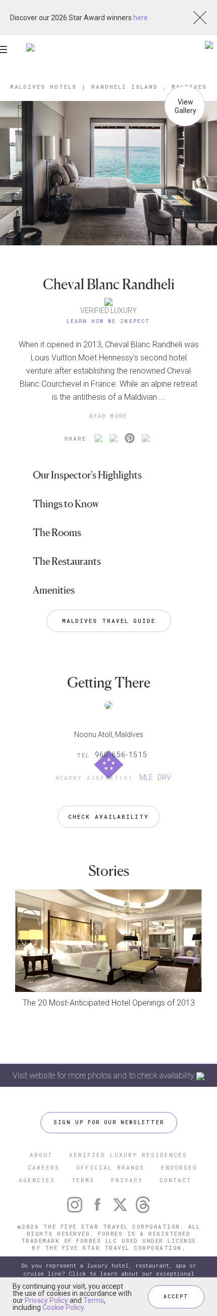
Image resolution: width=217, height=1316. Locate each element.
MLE (146, 777)
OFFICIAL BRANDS (110, 1167)
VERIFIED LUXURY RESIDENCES (128, 1155)
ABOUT (41, 1155)
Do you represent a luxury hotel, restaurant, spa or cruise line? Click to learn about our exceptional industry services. (108, 1273)
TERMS (83, 1180)
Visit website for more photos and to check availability (104, 1075)
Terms (93, 1300)
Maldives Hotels (43, 86)
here (140, 18)
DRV (164, 777)
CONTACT (175, 1180)
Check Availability (108, 816)
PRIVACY (127, 1180)
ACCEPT (176, 1296)
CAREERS (44, 1167)
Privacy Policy (46, 1300)
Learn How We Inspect (108, 321)
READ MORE (108, 415)
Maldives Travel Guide (108, 620)
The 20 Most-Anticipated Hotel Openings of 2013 (109, 1003)
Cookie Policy (63, 1307)
